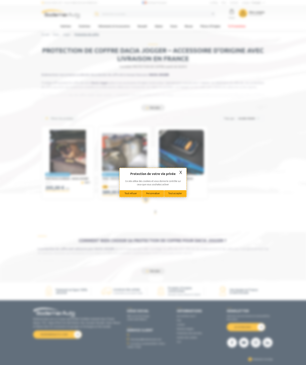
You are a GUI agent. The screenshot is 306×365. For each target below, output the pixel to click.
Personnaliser (153, 193)
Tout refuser (131, 193)
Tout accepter (175, 193)
